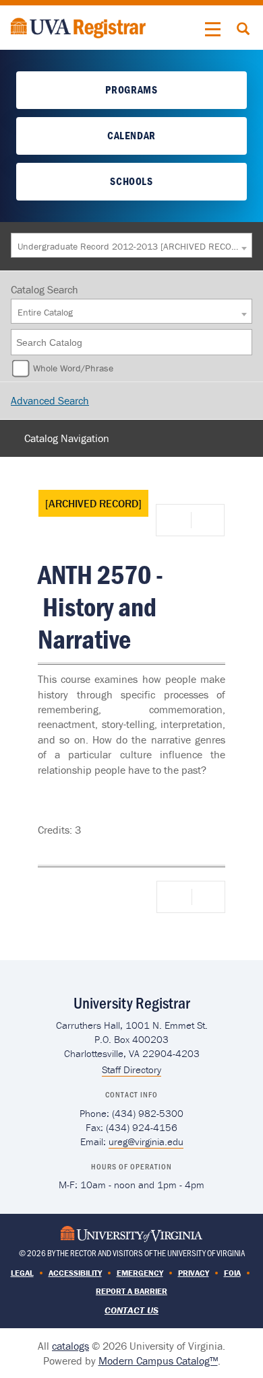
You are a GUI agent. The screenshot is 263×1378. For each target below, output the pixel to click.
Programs (131, 89)
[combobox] (131, 245)
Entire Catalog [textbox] (45, 312)
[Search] (242, 342)
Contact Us (131, 1310)
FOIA (232, 1273)
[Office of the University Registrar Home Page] (78, 26)
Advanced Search (50, 400)
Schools (131, 181)
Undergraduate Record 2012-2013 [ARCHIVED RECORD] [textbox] (128, 246)
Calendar (131, 135)
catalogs (70, 1345)
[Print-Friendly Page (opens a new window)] (176, 520)
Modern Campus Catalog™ (158, 1360)
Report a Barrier (131, 1291)
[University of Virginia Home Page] (131, 1232)
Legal (22, 1273)
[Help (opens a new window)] (206, 520)
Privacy (193, 1273)
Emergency (140, 1273)
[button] (213, 29)
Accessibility (75, 1273)
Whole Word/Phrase (73, 368)
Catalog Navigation (66, 438)
